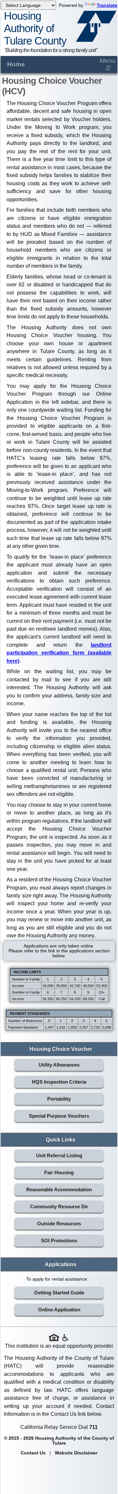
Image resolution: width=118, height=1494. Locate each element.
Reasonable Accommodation (59, 1189)
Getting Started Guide (59, 1292)
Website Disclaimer (76, 1452)
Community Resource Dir (59, 1206)
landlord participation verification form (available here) (59, 653)
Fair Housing (59, 1172)
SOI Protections (59, 1240)
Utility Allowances (59, 1065)
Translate (107, 5)
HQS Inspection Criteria (59, 1082)
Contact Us (33, 1452)
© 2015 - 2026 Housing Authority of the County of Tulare (59, 1441)
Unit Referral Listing (59, 1155)
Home (16, 64)
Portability (59, 1099)
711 (93, 1427)
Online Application (59, 1309)
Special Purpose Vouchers (59, 1116)
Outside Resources (59, 1223)
